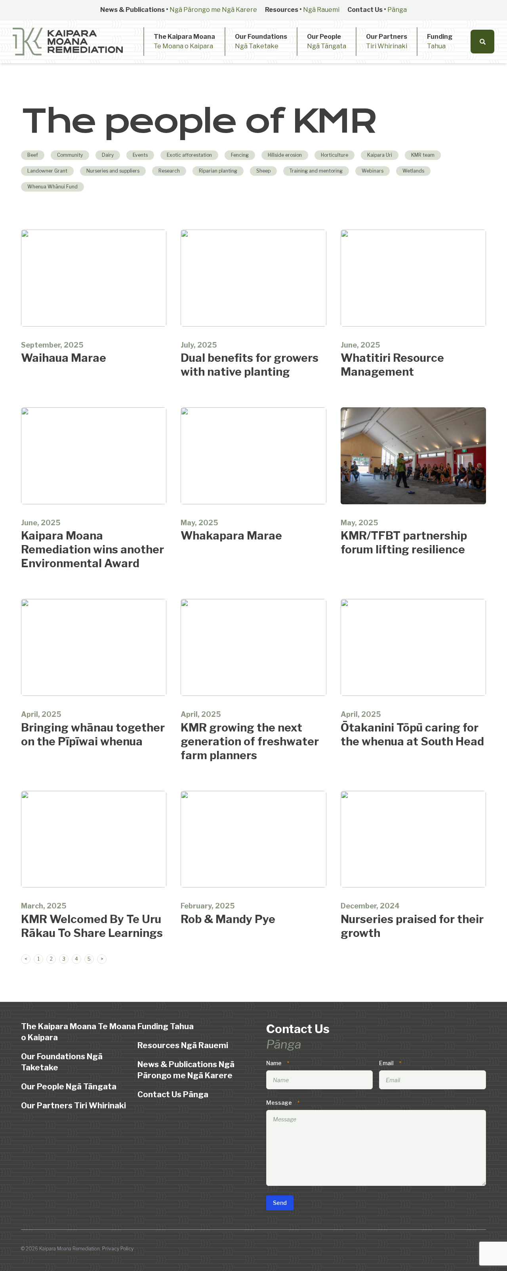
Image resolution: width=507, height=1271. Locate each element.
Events (140, 155)
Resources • (302, 9)
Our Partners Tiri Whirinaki (73, 1105)
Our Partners (386, 41)
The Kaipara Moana (184, 41)
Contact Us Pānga (172, 1094)
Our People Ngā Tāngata (68, 1086)
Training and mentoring (316, 171)
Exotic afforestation (189, 155)
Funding (439, 41)
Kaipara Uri (379, 155)
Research (169, 171)
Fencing (240, 155)
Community (70, 155)
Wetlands (413, 171)
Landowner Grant (47, 171)
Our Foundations (261, 41)
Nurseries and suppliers (112, 171)
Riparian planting (218, 171)
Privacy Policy (117, 1249)
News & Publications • (178, 9)
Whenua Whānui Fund (52, 187)
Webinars (372, 171)
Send (280, 1202)
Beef (32, 155)
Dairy (108, 155)
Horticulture (334, 155)
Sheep (263, 171)
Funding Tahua (165, 1026)
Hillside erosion (285, 155)
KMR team (423, 155)
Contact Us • (377, 9)
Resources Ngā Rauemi (182, 1045)
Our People (326, 41)
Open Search (482, 41)
